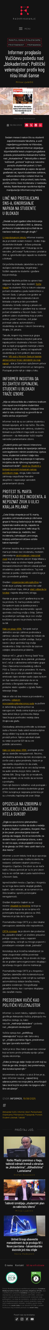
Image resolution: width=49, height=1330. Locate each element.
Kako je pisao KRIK (12, 628)
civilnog (27, 582)
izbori (27, 1112)
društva (35, 582)
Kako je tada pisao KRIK (15, 750)
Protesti (38, 1114)
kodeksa (24, 1293)
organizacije (18, 582)
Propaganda (34, 45)
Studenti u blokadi (10, 1117)
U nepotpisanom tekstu (14, 237)
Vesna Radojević (24, 1254)
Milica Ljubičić (24, 82)
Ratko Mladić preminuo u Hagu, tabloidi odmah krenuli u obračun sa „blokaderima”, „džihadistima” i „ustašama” (24, 1165)
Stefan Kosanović (24, 1175)
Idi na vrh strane (35, 1265)
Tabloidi (21, 1117)
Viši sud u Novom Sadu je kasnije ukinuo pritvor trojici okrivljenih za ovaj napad (22, 360)
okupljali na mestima (20, 905)
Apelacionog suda (25, 703)
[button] (27, 125)
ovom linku (15, 1305)
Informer (16, 1098)
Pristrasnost (16, 45)
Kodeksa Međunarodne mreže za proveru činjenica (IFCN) (24, 1290)
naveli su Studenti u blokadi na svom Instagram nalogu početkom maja (22, 469)
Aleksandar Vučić (9, 1112)
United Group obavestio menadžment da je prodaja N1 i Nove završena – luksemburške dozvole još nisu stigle (24, 1244)
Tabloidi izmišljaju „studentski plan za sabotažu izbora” (24, 1204)
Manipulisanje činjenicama (24, 40)
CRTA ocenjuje (10, 931)
